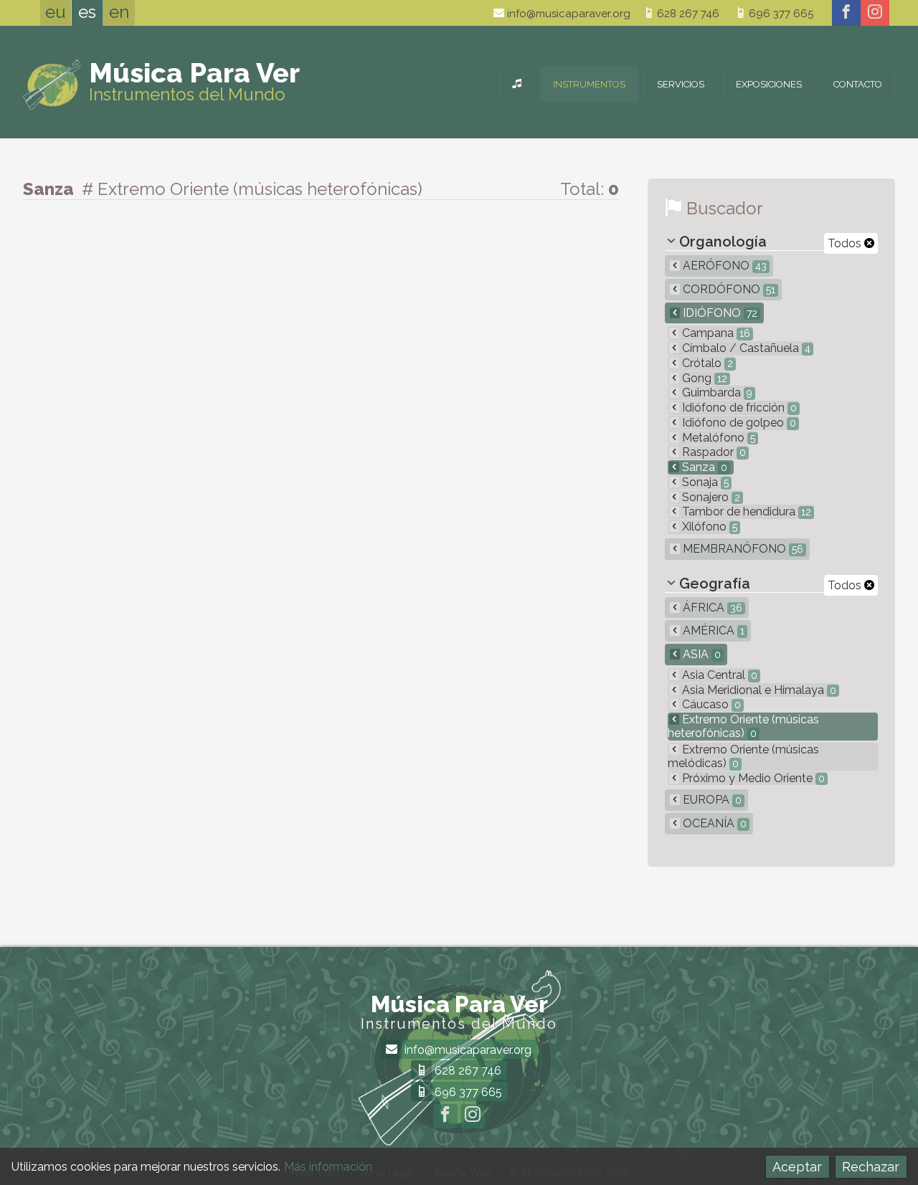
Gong (703, 378)
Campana (714, 333)
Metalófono (717, 437)
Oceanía (713, 823)
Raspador (712, 452)
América (712, 630)
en (119, 11)
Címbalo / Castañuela (744, 348)
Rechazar (870, 1166)
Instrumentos (589, 84)
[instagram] (875, 13)
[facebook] (846, 13)
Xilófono (708, 526)
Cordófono (727, 289)
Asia (700, 654)
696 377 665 (779, 13)
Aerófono (723, 265)
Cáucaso (710, 704)
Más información (328, 1167)
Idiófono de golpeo (737, 422)
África (711, 607)
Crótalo (706, 363)
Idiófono (718, 313)
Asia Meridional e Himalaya (757, 690)
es (87, 11)
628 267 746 (686, 13)
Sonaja (704, 482)
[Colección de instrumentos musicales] (516, 84)
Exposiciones (769, 84)
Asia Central (718, 675)
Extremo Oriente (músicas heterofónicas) (743, 726)
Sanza (703, 467)
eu (55, 11)
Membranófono (741, 549)
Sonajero (709, 497)
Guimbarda (715, 392)
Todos (846, 243)
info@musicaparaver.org (567, 13)
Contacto (857, 84)
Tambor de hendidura (745, 511)
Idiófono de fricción (738, 407)
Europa (711, 799)
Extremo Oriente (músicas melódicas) (743, 756)
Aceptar (797, 1166)
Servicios (680, 84)
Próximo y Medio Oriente (752, 778)
